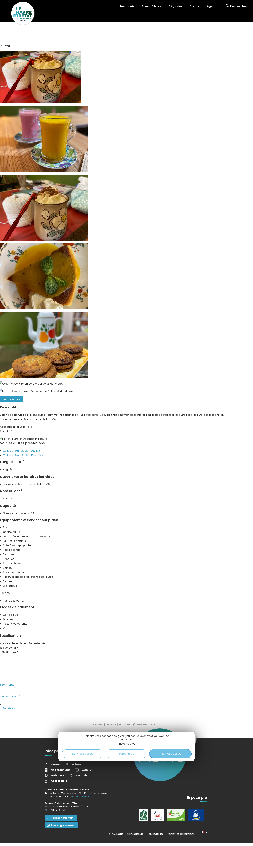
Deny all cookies (82, 753)
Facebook (9, 708)
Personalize (126, 753)
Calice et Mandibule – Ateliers (22, 451)
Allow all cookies (170, 753)
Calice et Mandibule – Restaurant (24, 455)
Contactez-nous (79, 796)
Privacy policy (126, 743)
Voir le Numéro (12, 661)
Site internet (7, 685)
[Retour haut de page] (245, 827)
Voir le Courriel (12, 671)
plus (153, 724)
